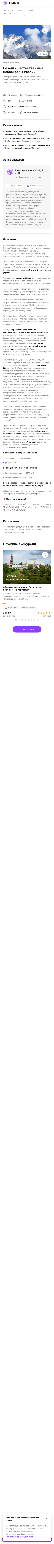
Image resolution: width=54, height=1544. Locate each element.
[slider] (44, 613)
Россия (31, 11)
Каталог (19, 11)
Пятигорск (7, 13)
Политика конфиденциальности (20, 1537)
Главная (6, 11)
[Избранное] (45, 30)
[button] (16, 620)
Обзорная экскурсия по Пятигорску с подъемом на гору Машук (23, 588)
